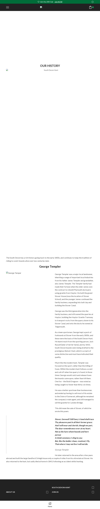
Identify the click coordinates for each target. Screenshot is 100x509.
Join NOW (58, 2)
